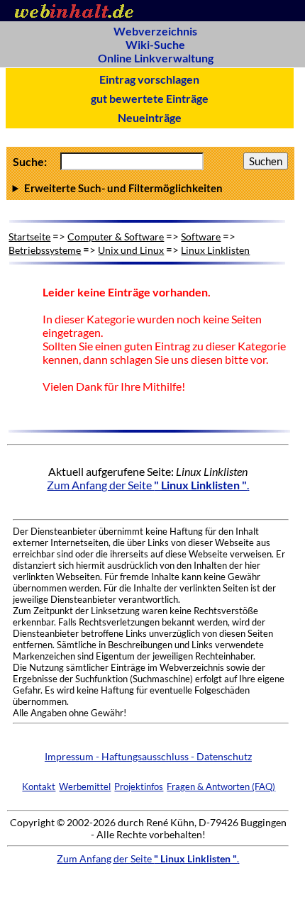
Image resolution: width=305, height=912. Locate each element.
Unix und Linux (131, 250)
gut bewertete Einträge (150, 98)
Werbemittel (85, 786)
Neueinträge (149, 117)
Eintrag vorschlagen (149, 79)
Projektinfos (138, 786)
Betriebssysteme (45, 250)
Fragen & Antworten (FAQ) (221, 786)
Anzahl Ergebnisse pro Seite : (149, 188)
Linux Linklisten (215, 250)
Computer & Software (115, 236)
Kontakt (38, 786)
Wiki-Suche (155, 44)
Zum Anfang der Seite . (148, 484)
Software (201, 236)
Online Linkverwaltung (156, 58)
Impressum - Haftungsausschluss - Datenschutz (148, 756)
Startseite (29, 236)
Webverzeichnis (155, 31)
